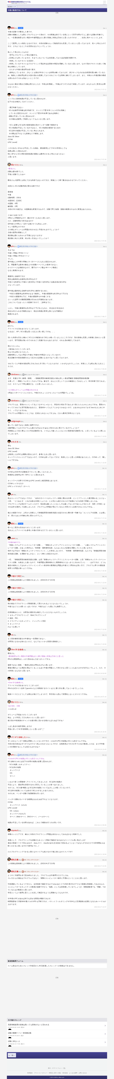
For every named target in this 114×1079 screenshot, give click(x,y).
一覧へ (12, 1055)
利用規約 (30, 1073)
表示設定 (65, 1073)
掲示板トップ (12, 6)
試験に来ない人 (16, 1042)
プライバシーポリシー (41, 1073)
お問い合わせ (83, 1073)
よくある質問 (73, 1073)
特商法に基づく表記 (55, 1073)
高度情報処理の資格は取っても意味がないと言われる (28, 1025)
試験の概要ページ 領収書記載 (19, 1034)
